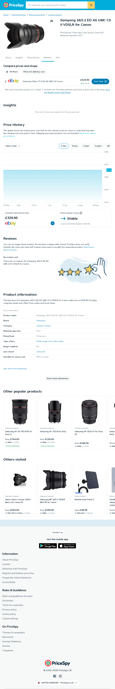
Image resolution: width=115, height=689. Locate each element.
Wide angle (41, 341)
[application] (57, 179)
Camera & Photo (19, 15)
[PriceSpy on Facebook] (54, 675)
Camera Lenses (55, 15)
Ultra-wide (58, 341)
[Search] (91, 5)
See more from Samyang (15, 368)
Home (6, 15)
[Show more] (6, 81)
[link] (19, 422)
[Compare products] (52, 21)
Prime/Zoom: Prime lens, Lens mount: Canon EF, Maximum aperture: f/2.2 (82, 34)
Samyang (40, 320)
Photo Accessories (37, 15)
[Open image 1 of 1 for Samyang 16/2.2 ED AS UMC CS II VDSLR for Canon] (26, 35)
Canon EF (40, 351)
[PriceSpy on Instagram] (60, 675)
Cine (50, 341)
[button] (11, 72)
